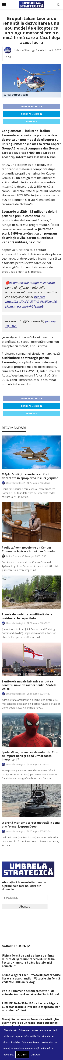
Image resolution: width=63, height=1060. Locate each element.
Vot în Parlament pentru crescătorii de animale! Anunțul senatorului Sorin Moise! (30, 992)
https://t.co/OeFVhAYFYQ (22, 301)
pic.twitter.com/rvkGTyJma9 (24, 306)
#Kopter (39, 297)
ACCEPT (22, 1054)
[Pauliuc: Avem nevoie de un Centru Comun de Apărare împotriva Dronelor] (31, 522)
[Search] (58, 4)
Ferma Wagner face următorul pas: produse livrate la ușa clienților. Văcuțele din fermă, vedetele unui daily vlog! (31, 978)
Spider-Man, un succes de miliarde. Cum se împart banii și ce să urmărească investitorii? (30, 755)
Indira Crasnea (13, 556)
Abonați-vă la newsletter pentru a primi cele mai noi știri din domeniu (24, 886)
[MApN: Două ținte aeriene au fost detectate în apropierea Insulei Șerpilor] (31, 452)
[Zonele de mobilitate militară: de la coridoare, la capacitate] (31, 592)
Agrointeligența (16, 946)
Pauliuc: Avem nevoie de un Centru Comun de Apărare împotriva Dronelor (29, 549)
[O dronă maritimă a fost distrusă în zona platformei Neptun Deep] (31, 800)
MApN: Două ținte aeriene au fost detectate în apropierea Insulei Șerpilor (30, 476)
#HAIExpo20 (48, 301)
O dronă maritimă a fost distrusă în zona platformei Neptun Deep (31, 824)
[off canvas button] (4, 4)
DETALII (35, 1054)
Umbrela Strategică (25, 50)
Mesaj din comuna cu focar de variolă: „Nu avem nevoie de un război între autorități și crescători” (30, 1022)
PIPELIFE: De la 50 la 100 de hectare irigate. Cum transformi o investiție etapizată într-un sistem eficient (31, 1007)
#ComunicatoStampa (24, 283)
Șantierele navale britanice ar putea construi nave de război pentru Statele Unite (29, 685)
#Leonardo (47, 283)
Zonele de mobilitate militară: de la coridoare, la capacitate (27, 616)
